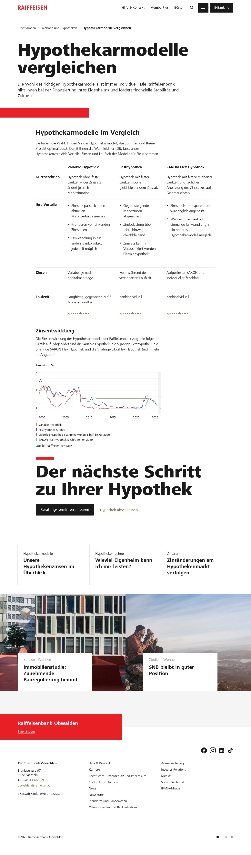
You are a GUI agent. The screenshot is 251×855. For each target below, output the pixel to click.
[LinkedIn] (222, 750)
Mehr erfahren (78, 314)
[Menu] (203, 8)
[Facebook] (204, 750)
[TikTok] (230, 750)
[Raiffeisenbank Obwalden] (32, 7)
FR (225, 837)
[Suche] (191, 8)
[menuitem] (133, 8)
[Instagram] (213, 750)
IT (232, 837)
